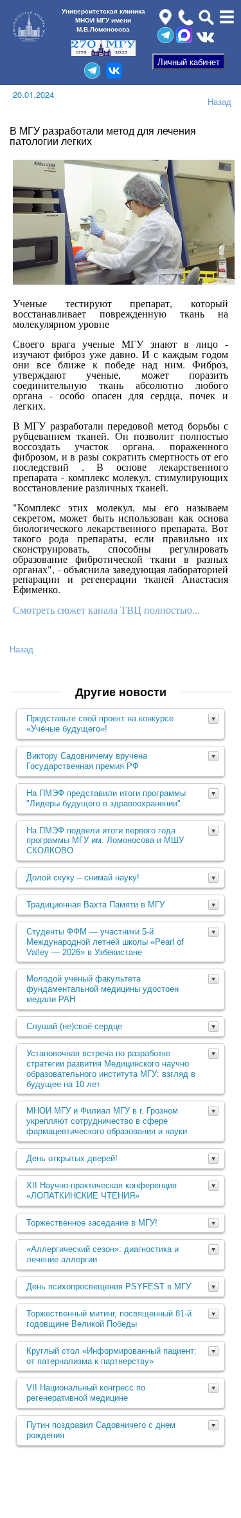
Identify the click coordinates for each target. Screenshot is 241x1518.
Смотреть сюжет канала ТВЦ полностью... (106, 609)
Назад (219, 101)
